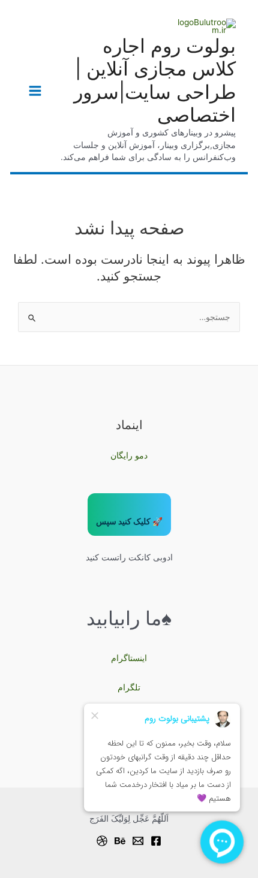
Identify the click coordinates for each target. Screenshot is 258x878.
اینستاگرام (129, 658)
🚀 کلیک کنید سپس (129, 521)
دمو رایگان (129, 455)
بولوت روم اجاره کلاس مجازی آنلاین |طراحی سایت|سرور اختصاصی (155, 80)
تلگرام (129, 687)
